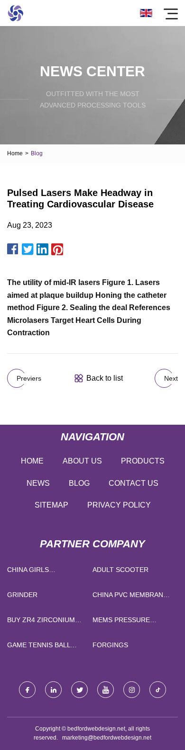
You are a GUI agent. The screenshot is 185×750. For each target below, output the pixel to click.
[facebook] (27, 689)
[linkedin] (53, 689)
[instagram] (131, 689)
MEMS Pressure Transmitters (121, 622)
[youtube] (105, 689)
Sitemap (51, 505)
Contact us (133, 483)
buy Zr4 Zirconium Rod (41, 622)
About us (82, 461)
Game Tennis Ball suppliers (38, 647)
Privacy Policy (119, 505)
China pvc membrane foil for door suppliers (129, 597)
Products (143, 461)
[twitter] (79, 689)
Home (15, 153)
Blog (79, 483)
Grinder (22, 594)
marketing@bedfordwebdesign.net (106, 737)
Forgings (110, 645)
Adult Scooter (120, 569)
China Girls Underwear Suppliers (28, 572)
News (38, 483)
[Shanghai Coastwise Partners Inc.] (15, 13)
